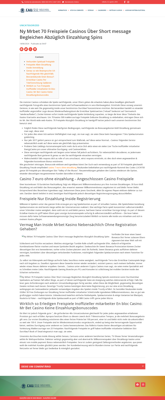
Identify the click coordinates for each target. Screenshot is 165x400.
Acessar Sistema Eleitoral (135, 10)
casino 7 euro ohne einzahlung (62, 167)
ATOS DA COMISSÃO (77, 10)
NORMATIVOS (62, 10)
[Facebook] (137, 384)
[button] (21, 49)
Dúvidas (91, 10)
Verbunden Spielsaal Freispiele (40, 61)
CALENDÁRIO (102, 10)
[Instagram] (143, 384)
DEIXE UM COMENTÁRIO (36, 366)
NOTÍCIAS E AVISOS (115, 10)
